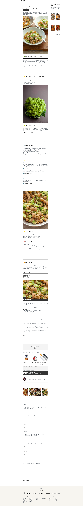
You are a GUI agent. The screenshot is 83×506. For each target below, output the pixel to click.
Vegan (30, 499)
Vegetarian (24, 499)
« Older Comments (25, 457)
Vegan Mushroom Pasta (26, 275)
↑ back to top (42, 488)
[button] (24, 8)
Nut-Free (24, 500)
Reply (25, 418)
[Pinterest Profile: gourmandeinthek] (24, 373)
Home (23, 3)
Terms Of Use (44, 498)
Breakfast (50, 498)
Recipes (25, 3)
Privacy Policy (37, 498)
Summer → (59, 34)
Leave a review (35, 348)
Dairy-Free (30, 500)
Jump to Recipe (26, 10)
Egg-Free (30, 501)
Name (24, 473)
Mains (27, 3)
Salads (49, 500)
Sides (56, 498)
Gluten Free (24, 498)
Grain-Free (30, 498)
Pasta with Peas (25, 276)
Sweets (56, 500)
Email (24, 476)
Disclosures (37, 499)
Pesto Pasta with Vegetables (27, 277)
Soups (56, 499)
